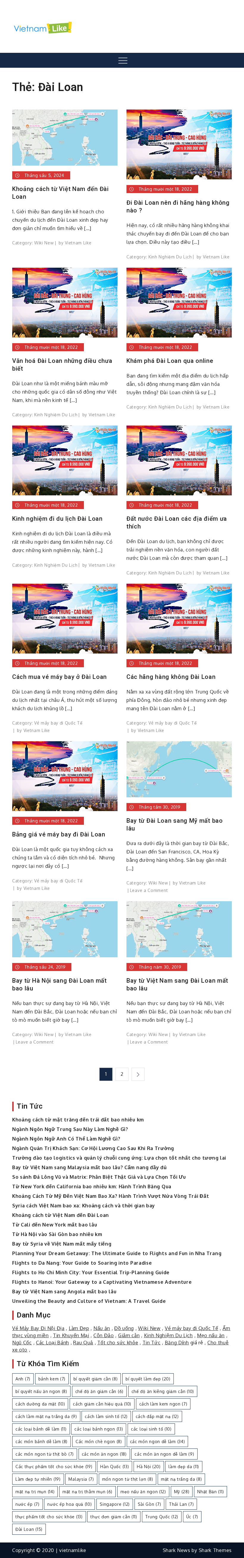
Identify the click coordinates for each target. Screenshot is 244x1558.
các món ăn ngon (104, 1454)
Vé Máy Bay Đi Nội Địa (38, 1328)
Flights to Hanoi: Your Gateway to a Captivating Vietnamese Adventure (102, 1282)
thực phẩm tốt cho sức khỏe (49, 1516)
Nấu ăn (101, 1328)
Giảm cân (129, 1335)
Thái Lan (181, 1504)
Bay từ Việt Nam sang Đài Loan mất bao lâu (177, 984)
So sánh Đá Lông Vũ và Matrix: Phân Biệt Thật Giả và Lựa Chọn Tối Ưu (99, 1177)
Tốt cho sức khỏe (117, 1343)
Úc (192, 1516)
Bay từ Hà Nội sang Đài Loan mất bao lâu (59, 984)
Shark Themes (215, 1550)
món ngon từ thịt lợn (127, 1479)
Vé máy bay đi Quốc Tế (58, 722)
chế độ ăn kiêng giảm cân (163, 1391)
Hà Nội (149, 1466)
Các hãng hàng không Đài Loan (171, 676)
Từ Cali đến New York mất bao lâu (54, 1225)
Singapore (115, 1504)
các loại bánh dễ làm (41, 1428)
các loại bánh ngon (98, 1428)
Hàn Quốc (114, 1466)
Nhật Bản (210, 1491)
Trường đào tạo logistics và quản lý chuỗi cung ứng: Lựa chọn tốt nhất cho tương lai (119, 1158)
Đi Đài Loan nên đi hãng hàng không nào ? (178, 206)
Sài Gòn (149, 1504)
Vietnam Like (78, 242)
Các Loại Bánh (52, 1343)
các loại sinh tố (151, 1428)
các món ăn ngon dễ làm (164, 1454)
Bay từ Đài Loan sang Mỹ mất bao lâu (174, 824)
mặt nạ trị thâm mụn (87, 1491)
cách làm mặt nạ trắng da (46, 1416)
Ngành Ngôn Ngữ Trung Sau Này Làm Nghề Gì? (70, 1129)
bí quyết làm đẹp (148, 1378)
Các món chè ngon (99, 1441)
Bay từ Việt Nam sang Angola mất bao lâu (64, 1292)
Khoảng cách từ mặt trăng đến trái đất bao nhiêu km (78, 1120)
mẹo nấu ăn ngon (143, 1491)
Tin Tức (152, 1343)
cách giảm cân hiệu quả (102, 1403)
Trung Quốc (162, 1516)
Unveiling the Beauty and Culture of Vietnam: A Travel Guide (89, 1301)
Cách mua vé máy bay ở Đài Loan (59, 676)
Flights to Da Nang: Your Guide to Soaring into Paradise (82, 1263)
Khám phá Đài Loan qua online (169, 360)
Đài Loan (29, 1529)
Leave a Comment (149, 890)
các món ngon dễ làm (157, 1441)
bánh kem (51, 1378)
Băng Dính (177, 1343)
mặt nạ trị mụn (34, 1491)
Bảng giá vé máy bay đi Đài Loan (58, 834)
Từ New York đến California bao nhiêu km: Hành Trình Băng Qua (91, 1186)
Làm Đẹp (79, 1328)
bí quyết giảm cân (95, 1378)
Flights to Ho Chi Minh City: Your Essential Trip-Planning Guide (91, 1272)
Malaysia (81, 1479)
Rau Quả (83, 1343)
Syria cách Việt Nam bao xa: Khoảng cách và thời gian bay (83, 1206)
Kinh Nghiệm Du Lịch (170, 256)
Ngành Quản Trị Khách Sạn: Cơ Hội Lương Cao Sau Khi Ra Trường (93, 1148)
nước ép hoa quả (69, 1504)
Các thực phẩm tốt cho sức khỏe (54, 1466)
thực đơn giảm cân (113, 1516)
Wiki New (44, 242)
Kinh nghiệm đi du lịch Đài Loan (57, 518)
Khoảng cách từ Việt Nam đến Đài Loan (60, 192)
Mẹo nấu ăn (211, 1335)
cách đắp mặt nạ (157, 1416)
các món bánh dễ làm (41, 1441)
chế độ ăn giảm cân (99, 1391)
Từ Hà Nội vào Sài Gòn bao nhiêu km (57, 1234)
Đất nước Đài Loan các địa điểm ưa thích (176, 522)
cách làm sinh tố (106, 1416)
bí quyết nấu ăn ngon (41, 1391)
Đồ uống (124, 1328)
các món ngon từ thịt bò (44, 1454)
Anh (22, 1378)
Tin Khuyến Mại (71, 1335)
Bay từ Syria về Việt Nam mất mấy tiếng (62, 1244)
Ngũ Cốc (22, 1343)
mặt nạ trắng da (181, 1479)
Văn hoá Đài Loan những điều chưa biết (62, 364)
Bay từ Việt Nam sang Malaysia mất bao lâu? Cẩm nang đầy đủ (89, 1167)
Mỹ (182, 1491)
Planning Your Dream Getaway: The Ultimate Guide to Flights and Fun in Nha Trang (116, 1253)
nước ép (27, 1504)
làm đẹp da (183, 1466)
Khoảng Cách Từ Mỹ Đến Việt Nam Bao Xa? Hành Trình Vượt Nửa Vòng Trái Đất (110, 1196)
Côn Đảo (103, 1335)
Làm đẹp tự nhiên (38, 1479)
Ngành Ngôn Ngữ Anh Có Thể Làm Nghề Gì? (66, 1139)
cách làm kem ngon (163, 1403)
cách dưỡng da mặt (40, 1403)
